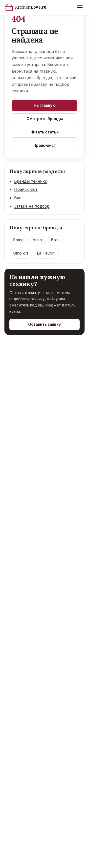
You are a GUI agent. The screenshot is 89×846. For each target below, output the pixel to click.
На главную (45, 105)
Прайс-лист (44, 145)
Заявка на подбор (31, 206)
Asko (37, 239)
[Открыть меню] (80, 7)
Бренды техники (30, 181)
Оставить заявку (44, 324)
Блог (18, 197)
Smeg (18, 239)
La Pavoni (46, 253)
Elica (55, 239)
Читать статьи (44, 132)
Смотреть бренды (44, 118)
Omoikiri (20, 253)
